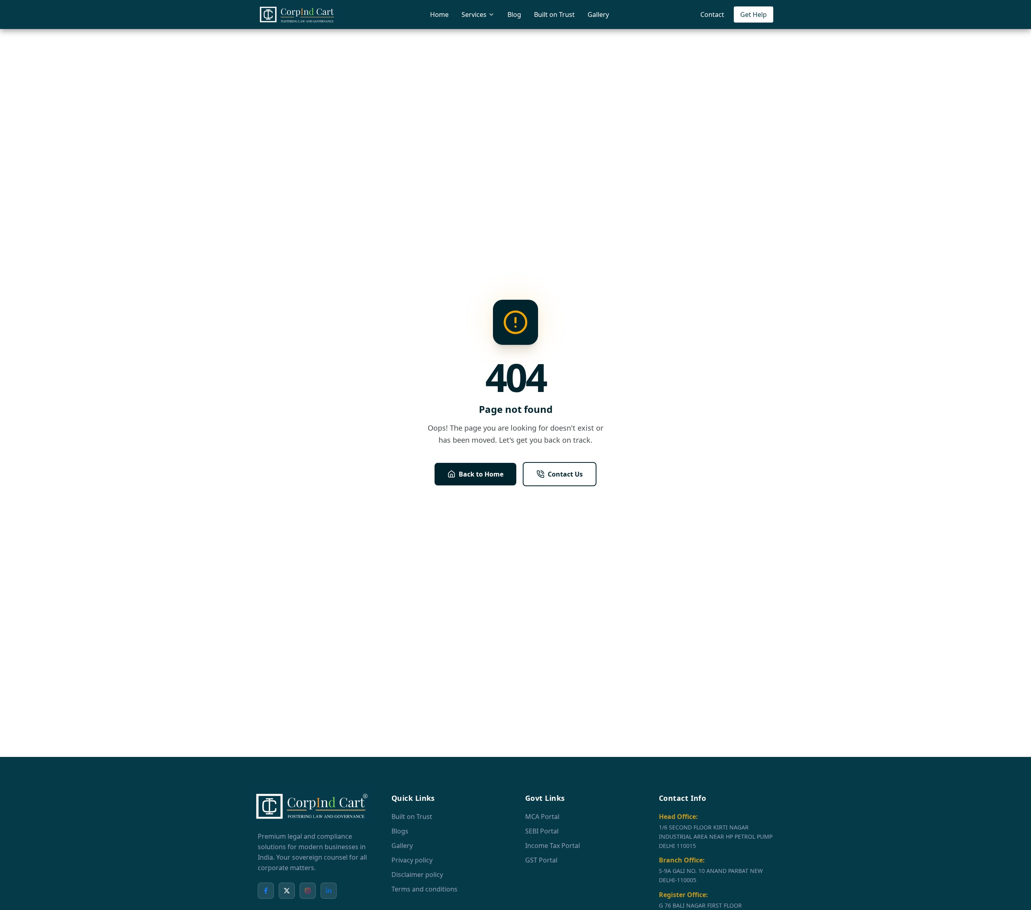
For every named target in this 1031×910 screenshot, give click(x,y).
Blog (514, 14)
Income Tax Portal (552, 845)
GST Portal (541, 860)
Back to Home (481, 474)
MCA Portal (542, 816)
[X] (287, 891)
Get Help (753, 14)
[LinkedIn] (329, 891)
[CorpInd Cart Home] (298, 14)
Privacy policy (412, 860)
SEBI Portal (542, 831)
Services (474, 14)
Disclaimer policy (417, 874)
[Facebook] (266, 891)
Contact (712, 14)
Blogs (399, 831)
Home (439, 14)
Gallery (598, 14)
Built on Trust (554, 14)
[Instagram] (308, 891)
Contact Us (565, 474)
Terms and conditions (424, 889)
